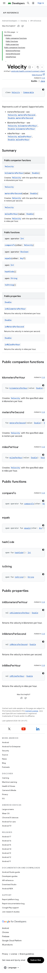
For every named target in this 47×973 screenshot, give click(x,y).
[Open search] (28, 3)
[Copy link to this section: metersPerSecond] (26, 412)
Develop (24, 21)
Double (35, 173)
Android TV (6, 826)
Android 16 (6, 841)
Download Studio (9, 884)
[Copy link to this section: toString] (14, 566)
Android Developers (9, 21)
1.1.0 (43, 78)
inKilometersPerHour (15, 309)
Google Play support (10, 907)
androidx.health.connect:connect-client (28, 71)
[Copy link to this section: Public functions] (29, 481)
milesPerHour (11, 214)
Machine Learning (9, 782)
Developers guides (9, 876)
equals (8, 258)
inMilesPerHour (12, 344)
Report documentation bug (13, 903)
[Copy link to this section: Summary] (19, 150)
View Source (37, 75)
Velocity (16, 92)
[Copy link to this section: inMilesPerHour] (23, 665)
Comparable (28, 92)
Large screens (8, 809)
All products (7, 945)
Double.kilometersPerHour (21, 129)
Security (5, 750)
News (4, 759)
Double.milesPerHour (18, 139)
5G (3, 798)
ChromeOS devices (10, 817)
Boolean (24, 252)
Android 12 (6, 857)
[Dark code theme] (43, 89)
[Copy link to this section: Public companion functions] (4, 366)
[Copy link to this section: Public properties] (31, 591)
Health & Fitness (8, 786)
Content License (31, 711)
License (14, 954)
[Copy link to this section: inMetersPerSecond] (28, 634)
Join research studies (10, 912)
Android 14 (6, 849)
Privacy (5, 794)
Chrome (5, 932)
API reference (11, 13)
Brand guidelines (27, 954)
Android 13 (6, 853)
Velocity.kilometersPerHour (22, 126)
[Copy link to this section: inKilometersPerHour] (30, 602)
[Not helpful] (22, 26)
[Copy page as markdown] (38, 67)
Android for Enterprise (11, 746)
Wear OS (6, 813)
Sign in (41, 3)
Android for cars (9, 822)
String (14, 278)
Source (5, 755)
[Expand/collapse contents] (17, 32)
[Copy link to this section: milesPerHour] (21, 447)
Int (22, 238)
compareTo (10, 245)
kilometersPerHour (14, 173)
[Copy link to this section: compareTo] (18, 493)
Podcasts (6, 767)
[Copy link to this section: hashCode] (16, 542)
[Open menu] (4, 3)
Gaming (5, 778)
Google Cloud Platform (12, 940)
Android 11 (6, 861)
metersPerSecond (13, 193)
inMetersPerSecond (14, 326)
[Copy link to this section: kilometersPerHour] (27, 377)
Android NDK (7, 888)
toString (9, 285)
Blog (4, 763)
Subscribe (35, 960)
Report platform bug (10, 899)
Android (5, 742)
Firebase (5, 936)
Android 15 (6, 845)
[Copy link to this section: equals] (12, 517)
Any (21, 258)
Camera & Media (9, 790)
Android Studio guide (11, 872)
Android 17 (6, 836)
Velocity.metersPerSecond (21, 115)
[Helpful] (18, 26)
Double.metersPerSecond (20, 118)
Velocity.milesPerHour (19, 136)
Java (42, 81)
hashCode (9, 271)
